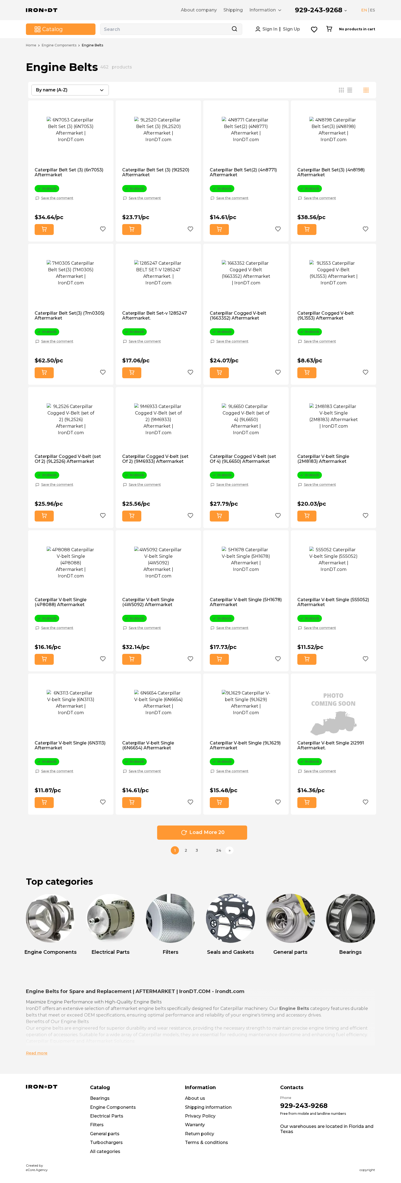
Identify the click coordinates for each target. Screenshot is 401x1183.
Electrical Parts (106, 1116)
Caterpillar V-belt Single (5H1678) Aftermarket (246, 602)
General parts (104, 1133)
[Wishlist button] (314, 29)
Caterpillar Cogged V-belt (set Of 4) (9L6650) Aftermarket (243, 459)
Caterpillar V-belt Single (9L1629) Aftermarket (245, 745)
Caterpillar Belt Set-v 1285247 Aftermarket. (154, 316)
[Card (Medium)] (341, 90)
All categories (105, 1151)
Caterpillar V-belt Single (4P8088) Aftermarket (60, 602)
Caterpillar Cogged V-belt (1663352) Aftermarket (238, 316)
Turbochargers (106, 1142)
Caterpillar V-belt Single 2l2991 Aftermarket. (330, 745)
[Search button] (234, 29)
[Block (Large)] (358, 90)
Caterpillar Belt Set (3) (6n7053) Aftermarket (69, 172)
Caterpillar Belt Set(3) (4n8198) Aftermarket (331, 172)
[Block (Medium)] (350, 90)
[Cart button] (329, 29)
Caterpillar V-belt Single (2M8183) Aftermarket (323, 459)
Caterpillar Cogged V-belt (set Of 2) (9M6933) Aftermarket (155, 459)
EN (364, 10)
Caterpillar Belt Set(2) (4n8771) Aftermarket (243, 172)
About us (195, 1098)
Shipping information (208, 1107)
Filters (97, 1124)
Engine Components (59, 45)
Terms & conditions (206, 1142)
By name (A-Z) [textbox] (51, 90)
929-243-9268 (318, 10)
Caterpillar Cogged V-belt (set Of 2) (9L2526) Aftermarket (68, 459)
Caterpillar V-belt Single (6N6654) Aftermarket (148, 745)
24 (218, 850)
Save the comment (57, 198)
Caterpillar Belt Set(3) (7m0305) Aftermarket (69, 316)
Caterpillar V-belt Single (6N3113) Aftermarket (70, 745)
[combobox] (70, 90)
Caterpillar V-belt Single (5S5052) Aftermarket (333, 602)
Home (31, 45)
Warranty (195, 1124)
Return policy (199, 1133)
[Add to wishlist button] (103, 229)
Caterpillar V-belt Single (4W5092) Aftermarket (148, 602)
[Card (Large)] (366, 90)
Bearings (100, 1098)
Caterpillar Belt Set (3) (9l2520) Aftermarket (155, 172)
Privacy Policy (200, 1116)
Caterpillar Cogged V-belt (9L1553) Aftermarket (325, 316)
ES (372, 10)
